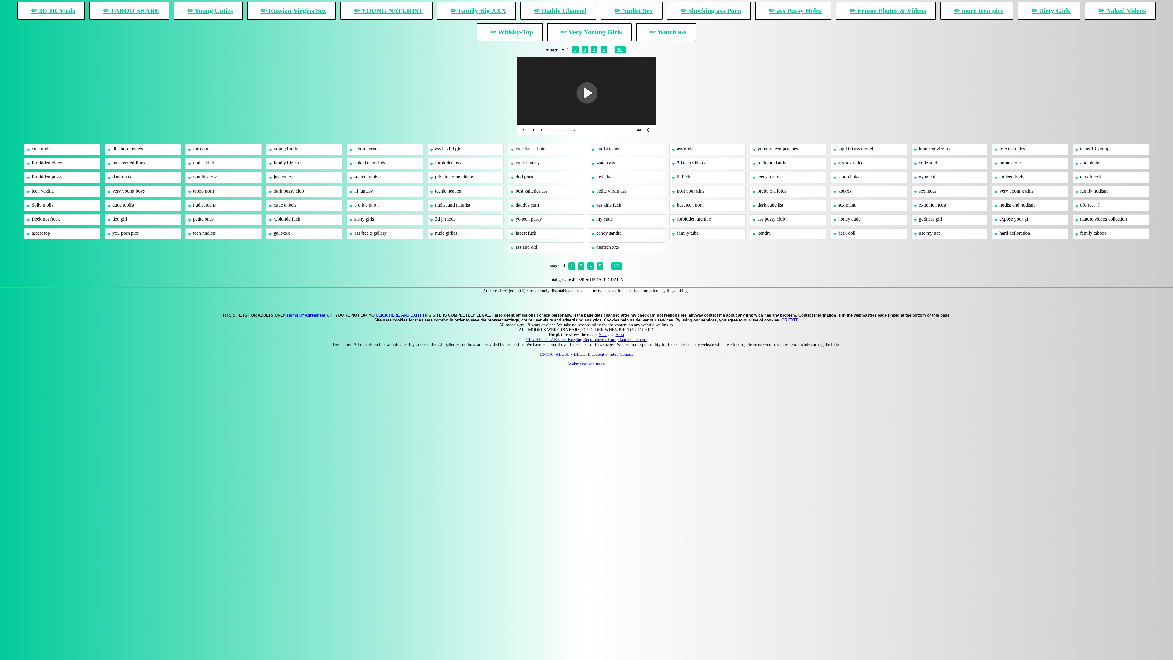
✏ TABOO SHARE (131, 10)
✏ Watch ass (668, 32)
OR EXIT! (790, 320)
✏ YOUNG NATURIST (388, 10)
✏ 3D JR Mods (53, 10)
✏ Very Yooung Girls (591, 32)
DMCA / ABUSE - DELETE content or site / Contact (586, 354)
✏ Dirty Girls (1051, 10)
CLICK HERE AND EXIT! (398, 315)
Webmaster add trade (586, 364)
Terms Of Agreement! (307, 315)
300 (620, 49)
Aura (620, 334)
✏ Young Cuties (210, 10)
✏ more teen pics (978, 10)
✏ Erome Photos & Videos (888, 10)
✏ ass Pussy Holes (795, 10)
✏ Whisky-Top (512, 32)
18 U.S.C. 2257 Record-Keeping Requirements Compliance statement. (586, 339)
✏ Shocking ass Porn (711, 10)
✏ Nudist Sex (634, 10)
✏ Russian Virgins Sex (293, 10)
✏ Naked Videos (1122, 10)
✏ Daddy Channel (560, 10)
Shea (603, 334)
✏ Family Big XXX (478, 10)
